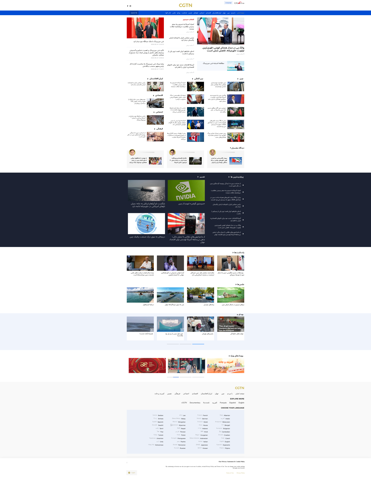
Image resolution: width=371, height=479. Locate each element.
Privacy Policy (241, 473)
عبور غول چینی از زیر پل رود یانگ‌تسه (174, 335)
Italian (203, 442)
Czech (225, 438)
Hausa (203, 425)
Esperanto (223, 445)
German (202, 419)
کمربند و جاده (159, 393)
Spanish (157, 422)
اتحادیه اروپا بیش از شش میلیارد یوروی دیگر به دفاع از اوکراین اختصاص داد (177, 122)
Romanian (179, 445)
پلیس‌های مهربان (207, 334)
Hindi (204, 432)
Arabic (225, 419)
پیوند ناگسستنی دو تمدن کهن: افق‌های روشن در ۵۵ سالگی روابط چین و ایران (219, 160)
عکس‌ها (240, 284)
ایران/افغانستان (206, 393)
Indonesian (199, 438)
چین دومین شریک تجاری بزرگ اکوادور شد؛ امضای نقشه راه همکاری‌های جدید (216, 135)
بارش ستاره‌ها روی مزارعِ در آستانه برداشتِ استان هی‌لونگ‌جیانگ (137, 118)
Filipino (225, 448)
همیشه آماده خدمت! (146, 334)
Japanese (202, 445)
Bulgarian (223, 428)
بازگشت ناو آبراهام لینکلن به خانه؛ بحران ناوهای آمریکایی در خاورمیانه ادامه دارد (148, 205)
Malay (179, 419)
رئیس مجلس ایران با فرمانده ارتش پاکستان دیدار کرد (136, 84)
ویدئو (241, 314)
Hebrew (203, 428)
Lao (182, 415)
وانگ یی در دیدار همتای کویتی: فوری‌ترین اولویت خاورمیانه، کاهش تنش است (227, 226)
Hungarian (201, 435)
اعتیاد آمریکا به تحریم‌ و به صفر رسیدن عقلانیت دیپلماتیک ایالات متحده (178, 85)
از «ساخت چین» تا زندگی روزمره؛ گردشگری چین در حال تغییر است (136, 135)
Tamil (159, 428)
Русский (206, 403)
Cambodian (224, 432)
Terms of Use (230, 473)
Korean (203, 448)
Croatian (224, 435)
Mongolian (179, 422)
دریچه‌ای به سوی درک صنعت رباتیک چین (147, 236)
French (202, 415)
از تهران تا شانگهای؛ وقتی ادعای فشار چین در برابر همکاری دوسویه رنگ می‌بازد (138, 160)
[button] (236, 43)
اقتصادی (195, 393)
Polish (181, 435)
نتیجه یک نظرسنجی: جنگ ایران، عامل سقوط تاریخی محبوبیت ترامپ (178, 97)
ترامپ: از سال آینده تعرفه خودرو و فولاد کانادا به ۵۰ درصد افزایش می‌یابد (178, 110)
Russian (180, 448)
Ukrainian (156, 438)
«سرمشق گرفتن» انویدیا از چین (191, 203)
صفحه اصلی (239, 393)
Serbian (158, 415)
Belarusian (222, 422)
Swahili (157, 425)
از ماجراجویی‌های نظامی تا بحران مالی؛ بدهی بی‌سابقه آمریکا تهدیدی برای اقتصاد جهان (226, 233)
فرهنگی (177, 393)
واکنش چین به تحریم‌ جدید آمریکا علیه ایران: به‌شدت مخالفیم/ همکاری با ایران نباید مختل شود (217, 98)
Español (232, 403)
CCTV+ (184, 403)
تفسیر (169, 393)
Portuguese (178, 438)
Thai (160, 432)
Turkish (158, 435)
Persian (180, 432)
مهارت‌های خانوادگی (236, 334)
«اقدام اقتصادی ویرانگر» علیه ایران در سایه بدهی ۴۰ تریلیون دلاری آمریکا (178, 160)
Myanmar (178, 425)
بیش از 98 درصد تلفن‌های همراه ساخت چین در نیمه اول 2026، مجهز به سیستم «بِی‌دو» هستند (217, 123)
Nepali (181, 428)
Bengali (225, 425)
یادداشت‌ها (239, 253)
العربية (214, 403)
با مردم (229, 393)
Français (223, 403)
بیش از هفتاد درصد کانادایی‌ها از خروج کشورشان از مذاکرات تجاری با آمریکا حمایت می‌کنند (176, 136)
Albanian (225, 415)
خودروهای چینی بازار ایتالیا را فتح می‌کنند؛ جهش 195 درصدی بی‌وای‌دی (136, 101)
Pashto (181, 442)
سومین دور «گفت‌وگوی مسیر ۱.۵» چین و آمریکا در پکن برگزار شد (217, 110)
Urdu (160, 442)
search (133, 13)
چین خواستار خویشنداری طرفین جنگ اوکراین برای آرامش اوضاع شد (218, 85)
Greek (202, 422)
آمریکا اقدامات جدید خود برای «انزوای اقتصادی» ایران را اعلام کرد (225, 219)
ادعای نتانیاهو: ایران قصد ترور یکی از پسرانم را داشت (226, 212)
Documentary (195, 403)
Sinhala (158, 419)
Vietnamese (155, 445)
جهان (217, 393)
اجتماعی (186, 393)
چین (222, 393)
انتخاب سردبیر (188, 19)
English (241, 403)
